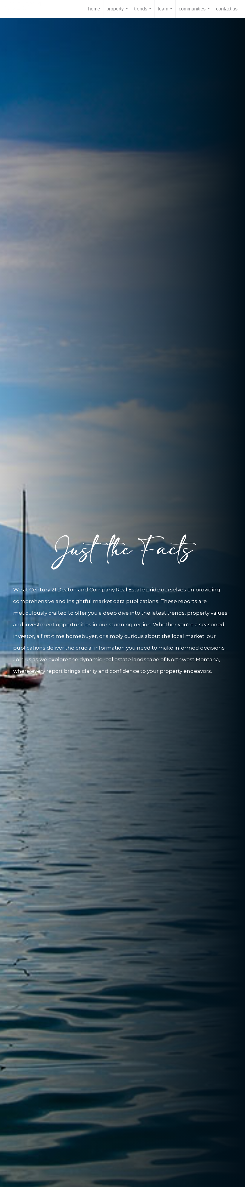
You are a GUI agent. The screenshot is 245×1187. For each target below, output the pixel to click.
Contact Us (227, 8)
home (94, 8)
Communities (195, 12)
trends (144, 12)
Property (118, 12)
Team (166, 12)
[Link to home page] (26, 9)
